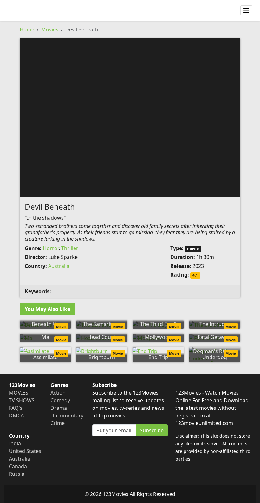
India (15, 443)
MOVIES (18, 392)
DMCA (16, 415)
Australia (58, 265)
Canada (18, 466)
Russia (16, 473)
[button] (130, 116)
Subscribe (152, 430)
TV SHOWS (22, 400)
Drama (58, 407)
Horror (51, 248)
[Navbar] (246, 10)
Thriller (69, 248)
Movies (49, 29)
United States (25, 451)
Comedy (60, 400)
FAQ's (16, 407)
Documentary (66, 415)
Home (27, 29)
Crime (57, 423)
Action (58, 392)
